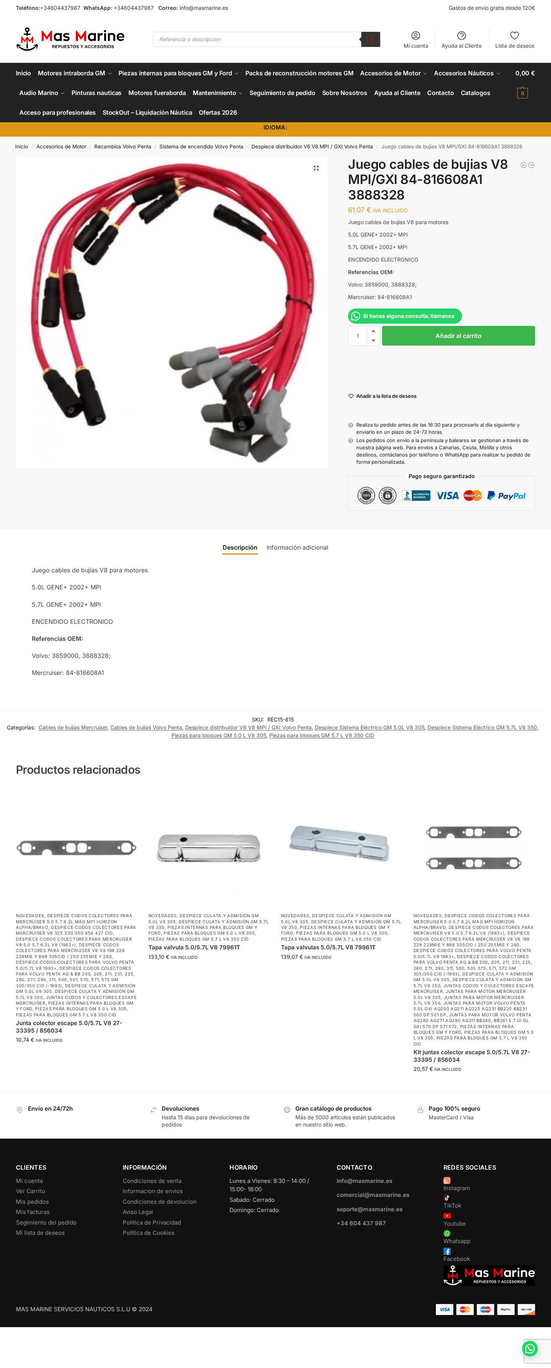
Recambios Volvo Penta (122, 146)
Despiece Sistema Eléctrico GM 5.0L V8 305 (370, 727)
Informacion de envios (153, 1191)
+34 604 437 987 (361, 1223)
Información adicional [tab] (297, 547)
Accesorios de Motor (61, 146)
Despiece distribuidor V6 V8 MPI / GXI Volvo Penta (312, 146)
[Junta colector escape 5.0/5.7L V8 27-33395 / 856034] (76, 847)
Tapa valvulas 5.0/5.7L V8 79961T (328, 947)
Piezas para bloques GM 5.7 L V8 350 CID (321, 735)
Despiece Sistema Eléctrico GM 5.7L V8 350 (482, 727)
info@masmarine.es (204, 8)
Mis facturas (33, 1211)
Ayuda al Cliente (462, 45)
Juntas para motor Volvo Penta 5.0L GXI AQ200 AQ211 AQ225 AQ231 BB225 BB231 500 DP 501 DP (470, 1008)
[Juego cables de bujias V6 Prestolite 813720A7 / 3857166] (524, 165)
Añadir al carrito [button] (76, 1055)
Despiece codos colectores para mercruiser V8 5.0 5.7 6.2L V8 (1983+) (74, 941)
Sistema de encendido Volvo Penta (201, 146)
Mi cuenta (416, 45)
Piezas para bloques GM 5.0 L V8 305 (219, 735)
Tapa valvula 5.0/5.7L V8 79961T (194, 947)
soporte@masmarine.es (370, 1209)
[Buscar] (370, 39)
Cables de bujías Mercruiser (73, 727)
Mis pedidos (32, 1201)
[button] (525, 83)
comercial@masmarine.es (373, 1194)
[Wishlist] (125, 798)
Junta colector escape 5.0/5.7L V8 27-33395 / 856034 (69, 1026)
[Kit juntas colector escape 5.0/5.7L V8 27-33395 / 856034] (474, 847)
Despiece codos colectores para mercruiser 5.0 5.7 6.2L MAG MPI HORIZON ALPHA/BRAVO (74, 921)
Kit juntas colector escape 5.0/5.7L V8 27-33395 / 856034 (472, 1056)
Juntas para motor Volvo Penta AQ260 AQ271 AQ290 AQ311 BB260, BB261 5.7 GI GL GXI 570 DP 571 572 (473, 1020)
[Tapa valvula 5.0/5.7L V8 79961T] (209, 847)
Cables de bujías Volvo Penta (146, 727)
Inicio (21, 146)
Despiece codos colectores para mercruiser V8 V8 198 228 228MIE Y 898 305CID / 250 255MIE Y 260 (70, 950)
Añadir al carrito (458, 336)
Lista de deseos (514, 45)
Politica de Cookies (149, 1232)
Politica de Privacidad (152, 1222)
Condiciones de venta (152, 1180)
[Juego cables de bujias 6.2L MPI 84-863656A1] (531, 165)
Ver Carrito (30, 1191)
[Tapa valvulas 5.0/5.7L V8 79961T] (341, 847)
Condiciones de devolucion (160, 1201)
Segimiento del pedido (46, 1222)
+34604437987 (60, 8)
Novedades (30, 915)
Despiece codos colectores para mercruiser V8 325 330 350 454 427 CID (76, 930)
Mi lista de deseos (40, 1232)
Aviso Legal (138, 1211)
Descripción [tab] (240, 547)
